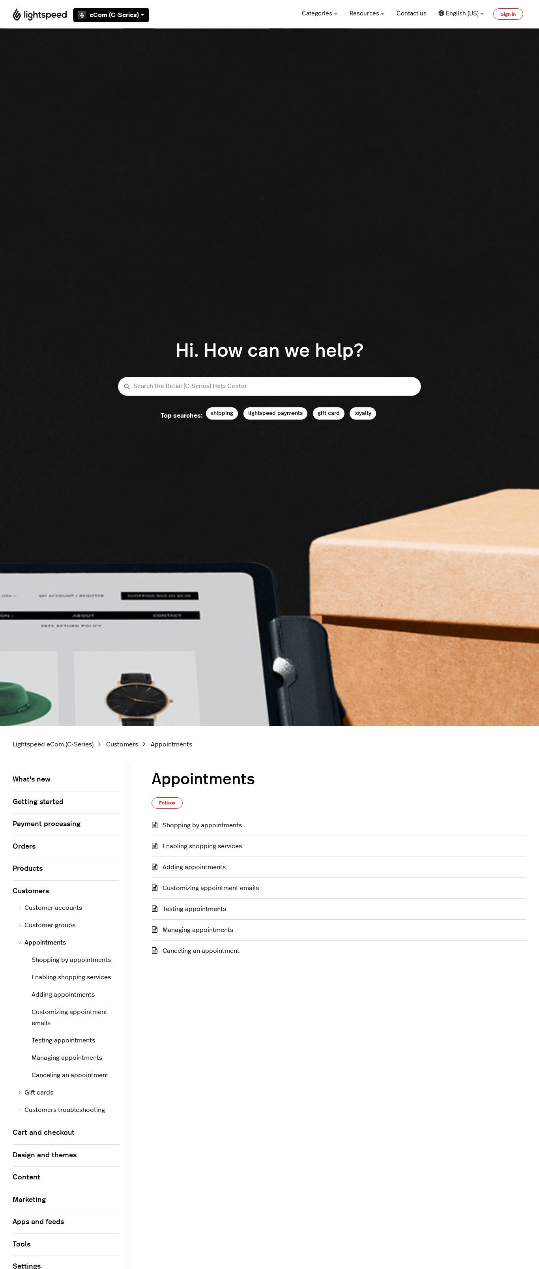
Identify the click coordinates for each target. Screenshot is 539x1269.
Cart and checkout (44, 1132)
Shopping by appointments (202, 825)
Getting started (38, 802)
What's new (32, 779)
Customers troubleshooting (64, 1110)
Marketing (29, 1199)
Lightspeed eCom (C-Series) (53, 744)
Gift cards (38, 1092)
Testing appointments (194, 909)
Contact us (412, 14)
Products (28, 868)
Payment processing (46, 824)
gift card (329, 413)
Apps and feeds (38, 1222)
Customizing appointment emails (211, 888)
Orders (24, 846)
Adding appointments (194, 867)
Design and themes (45, 1155)
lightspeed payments (275, 413)
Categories (317, 14)
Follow (167, 802)
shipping (222, 413)
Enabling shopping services (202, 846)
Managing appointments (198, 930)
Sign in (508, 14)
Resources (364, 14)
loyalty (362, 413)
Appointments (171, 744)
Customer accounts (53, 908)
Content (26, 1177)
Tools (21, 1244)
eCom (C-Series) (114, 15)
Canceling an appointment (201, 951)
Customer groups (49, 925)
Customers (122, 744)
